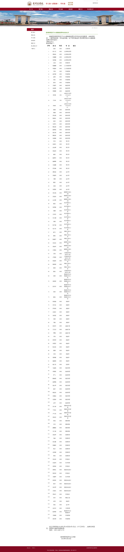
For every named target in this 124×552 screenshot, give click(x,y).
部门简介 (41, 9)
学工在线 (61, 9)
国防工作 (81, 9)
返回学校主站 (95, 2)
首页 (93, 27)
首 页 (31, 9)
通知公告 (51, 9)
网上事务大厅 (90, 9)
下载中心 (33, 48)
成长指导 (71, 9)
